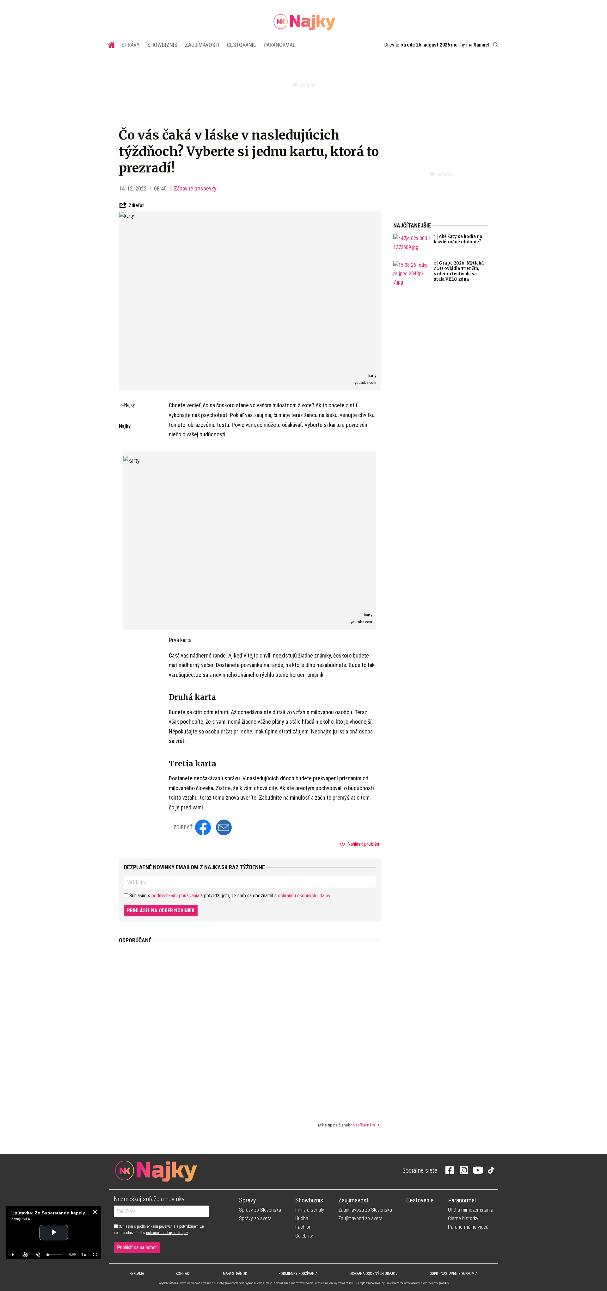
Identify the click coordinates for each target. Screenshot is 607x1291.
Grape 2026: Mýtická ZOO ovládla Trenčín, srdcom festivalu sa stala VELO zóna (459, 271)
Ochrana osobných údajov (373, 1273)
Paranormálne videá (468, 1227)
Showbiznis (162, 44)
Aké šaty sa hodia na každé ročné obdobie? (458, 239)
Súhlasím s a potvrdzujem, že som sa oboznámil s (159, 1229)
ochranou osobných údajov (304, 896)
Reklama (137, 1273)
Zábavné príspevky (195, 188)
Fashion (303, 1227)
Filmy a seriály (309, 1210)
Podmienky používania (298, 1273)
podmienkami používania (175, 896)
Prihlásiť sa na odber (137, 1247)
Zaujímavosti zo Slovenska (365, 1210)
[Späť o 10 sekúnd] (25, 1254)
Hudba (301, 1218)
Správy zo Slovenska (260, 1210)
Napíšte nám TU (367, 1124)
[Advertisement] (250, 1027)
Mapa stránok (235, 1273)
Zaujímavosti (202, 44)
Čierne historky (463, 1218)
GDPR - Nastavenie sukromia (453, 1273)
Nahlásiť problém (363, 844)
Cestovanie (241, 44)
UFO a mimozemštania (470, 1210)
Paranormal (279, 44)
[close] (95, 1212)
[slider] (54, 1254)
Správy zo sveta (255, 1218)
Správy (130, 44)
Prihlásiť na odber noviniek (160, 910)
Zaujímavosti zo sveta (360, 1218)
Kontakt (183, 1273)
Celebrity (304, 1236)
